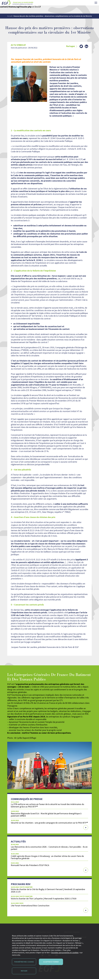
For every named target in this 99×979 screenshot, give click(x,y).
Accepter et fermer (51, 962)
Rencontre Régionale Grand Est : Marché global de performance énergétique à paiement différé (46, 814)
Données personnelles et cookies (64, 952)
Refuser (24, 971)
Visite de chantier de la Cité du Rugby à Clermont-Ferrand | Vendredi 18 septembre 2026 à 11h (48, 890)
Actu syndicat (18, 45)
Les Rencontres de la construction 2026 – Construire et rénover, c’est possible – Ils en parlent (49, 847)
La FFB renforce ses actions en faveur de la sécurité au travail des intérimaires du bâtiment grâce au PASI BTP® (47, 805)
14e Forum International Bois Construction (30, 905)
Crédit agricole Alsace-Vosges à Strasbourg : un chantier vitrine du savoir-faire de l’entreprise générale (47, 857)
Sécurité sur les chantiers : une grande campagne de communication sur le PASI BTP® (49, 822)
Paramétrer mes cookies (24, 962)
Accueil (9, 16)
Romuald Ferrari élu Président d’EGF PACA (30, 865)
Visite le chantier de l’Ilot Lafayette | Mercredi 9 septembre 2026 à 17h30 (43, 898)
